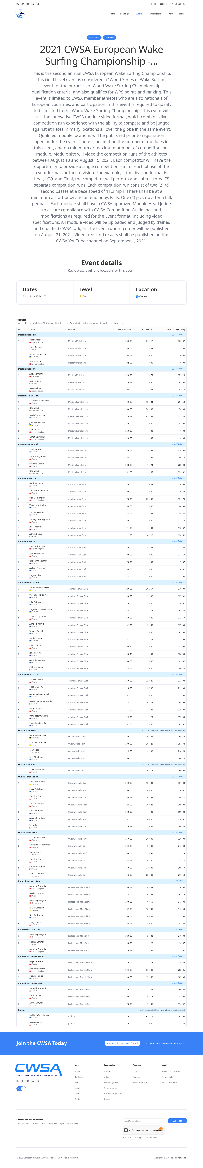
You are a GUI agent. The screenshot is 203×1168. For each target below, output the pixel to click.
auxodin (183, 1157)
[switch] (21, 1088)
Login (153, 3)
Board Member (111, 1088)
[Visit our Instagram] (23, 4)
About (171, 13)
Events (139, 13)
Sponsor (107, 1099)
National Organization (114, 1093)
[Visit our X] (38, 4)
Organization (155, 13)
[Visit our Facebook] (28, 4)
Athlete (107, 1071)
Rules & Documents (171, 1071)
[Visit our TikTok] (33, 4)
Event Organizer (111, 1082)
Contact (78, 1099)
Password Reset (140, 1082)
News (181, 13)
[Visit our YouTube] (18, 4)
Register (163, 3)
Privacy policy (168, 1077)
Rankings (124, 13)
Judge (106, 1077)
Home (112, 13)
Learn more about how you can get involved (164, 1043)
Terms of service (169, 1082)
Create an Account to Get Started (122, 1043)
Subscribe (177, 1120)
